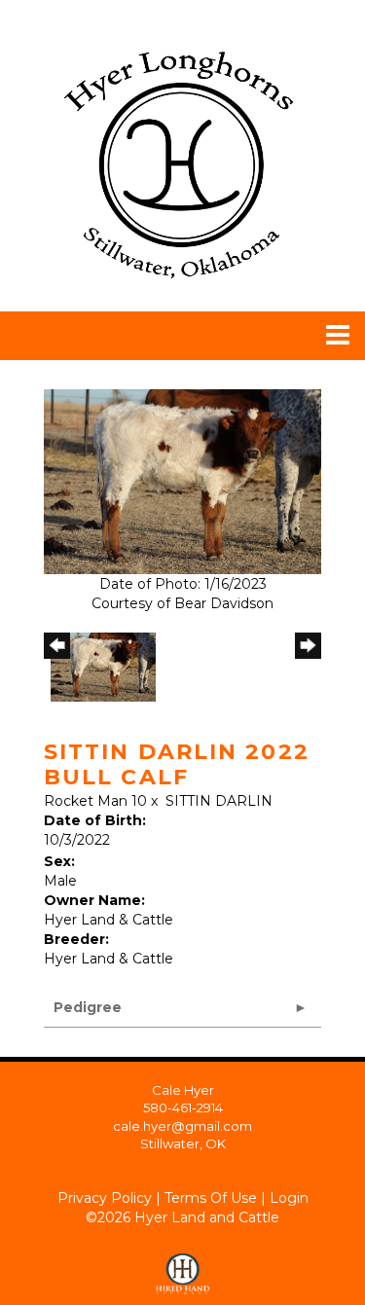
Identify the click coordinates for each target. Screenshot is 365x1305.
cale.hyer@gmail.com (182, 1126)
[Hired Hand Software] (182, 1266)
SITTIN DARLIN (219, 801)
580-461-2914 (183, 1107)
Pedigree (88, 1007)
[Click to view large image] (182, 480)
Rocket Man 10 (95, 801)
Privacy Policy (104, 1198)
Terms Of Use (210, 1198)
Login (289, 1198)
